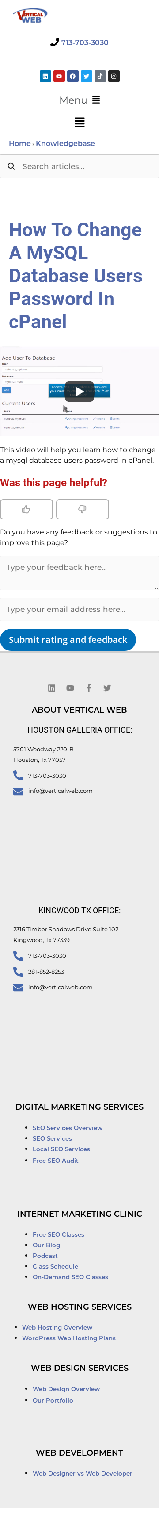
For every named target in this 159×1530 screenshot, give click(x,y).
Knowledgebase (65, 144)
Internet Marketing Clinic (79, 1215)
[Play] (79, 391)
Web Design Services (80, 1369)
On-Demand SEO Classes (70, 1277)
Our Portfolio (53, 1401)
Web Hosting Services (80, 1308)
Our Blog (46, 1246)
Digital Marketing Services (79, 1108)
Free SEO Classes (58, 1235)
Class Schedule (55, 1267)
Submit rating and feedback (68, 640)
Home (20, 144)
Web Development (79, 1454)
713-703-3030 (85, 43)
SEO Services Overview (67, 1128)
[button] (79, 100)
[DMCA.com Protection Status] (34, 1519)
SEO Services (53, 1139)
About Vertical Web (79, 711)
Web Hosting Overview (57, 1328)
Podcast (45, 1256)
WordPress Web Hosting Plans (69, 1339)
